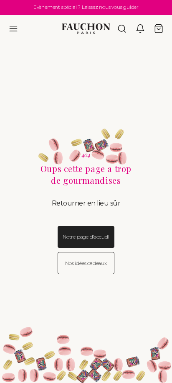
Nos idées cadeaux (86, 263)
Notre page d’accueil (86, 237)
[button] (13, 28)
